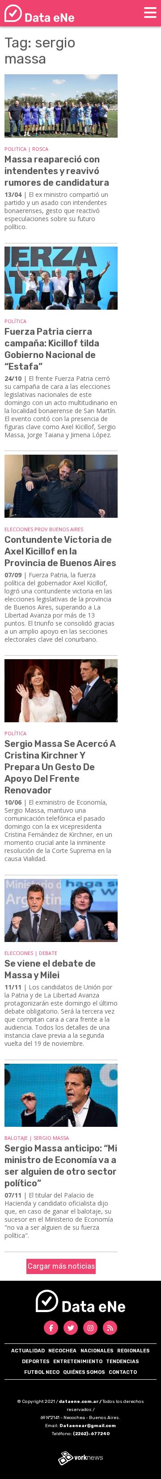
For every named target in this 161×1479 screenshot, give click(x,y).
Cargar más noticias (61, 1266)
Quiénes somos (84, 1372)
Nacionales (97, 1351)
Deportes (36, 1361)
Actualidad (28, 1351)
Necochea (62, 1351)
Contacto (123, 1372)
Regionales (133, 1351)
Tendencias (122, 1361)
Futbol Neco (41, 1372)
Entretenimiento (77, 1361)
